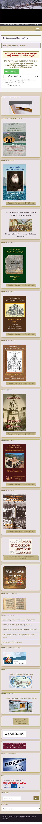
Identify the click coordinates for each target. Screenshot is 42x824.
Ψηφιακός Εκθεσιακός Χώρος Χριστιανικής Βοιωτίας (21, 698)
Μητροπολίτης (22, 38)
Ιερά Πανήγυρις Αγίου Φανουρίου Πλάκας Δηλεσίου (19, 620)
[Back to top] (37, 816)
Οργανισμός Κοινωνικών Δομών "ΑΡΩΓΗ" (21, 674)
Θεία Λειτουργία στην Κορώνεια (12, 642)
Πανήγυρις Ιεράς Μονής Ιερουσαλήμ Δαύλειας (17, 625)
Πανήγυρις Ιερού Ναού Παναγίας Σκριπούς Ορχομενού (20, 630)
